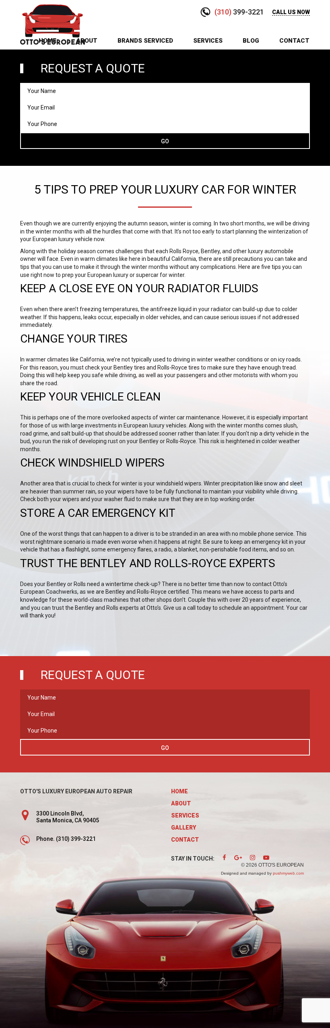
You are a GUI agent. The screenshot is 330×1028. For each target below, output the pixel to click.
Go (165, 141)
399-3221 (239, 12)
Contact (294, 40)
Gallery (183, 827)
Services (208, 40)
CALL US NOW (291, 12)
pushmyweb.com (288, 873)
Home (47, 40)
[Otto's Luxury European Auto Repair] (52, 24)
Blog (251, 40)
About (86, 40)
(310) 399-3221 (76, 839)
